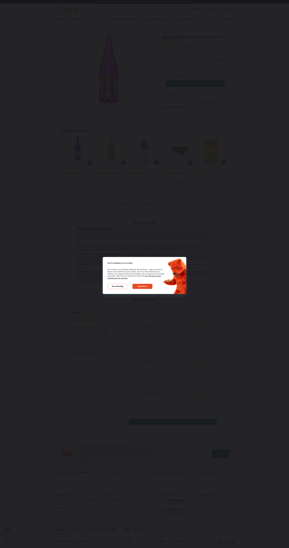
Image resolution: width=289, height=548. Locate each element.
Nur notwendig (117, 286)
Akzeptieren (142, 286)
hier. (146, 276)
